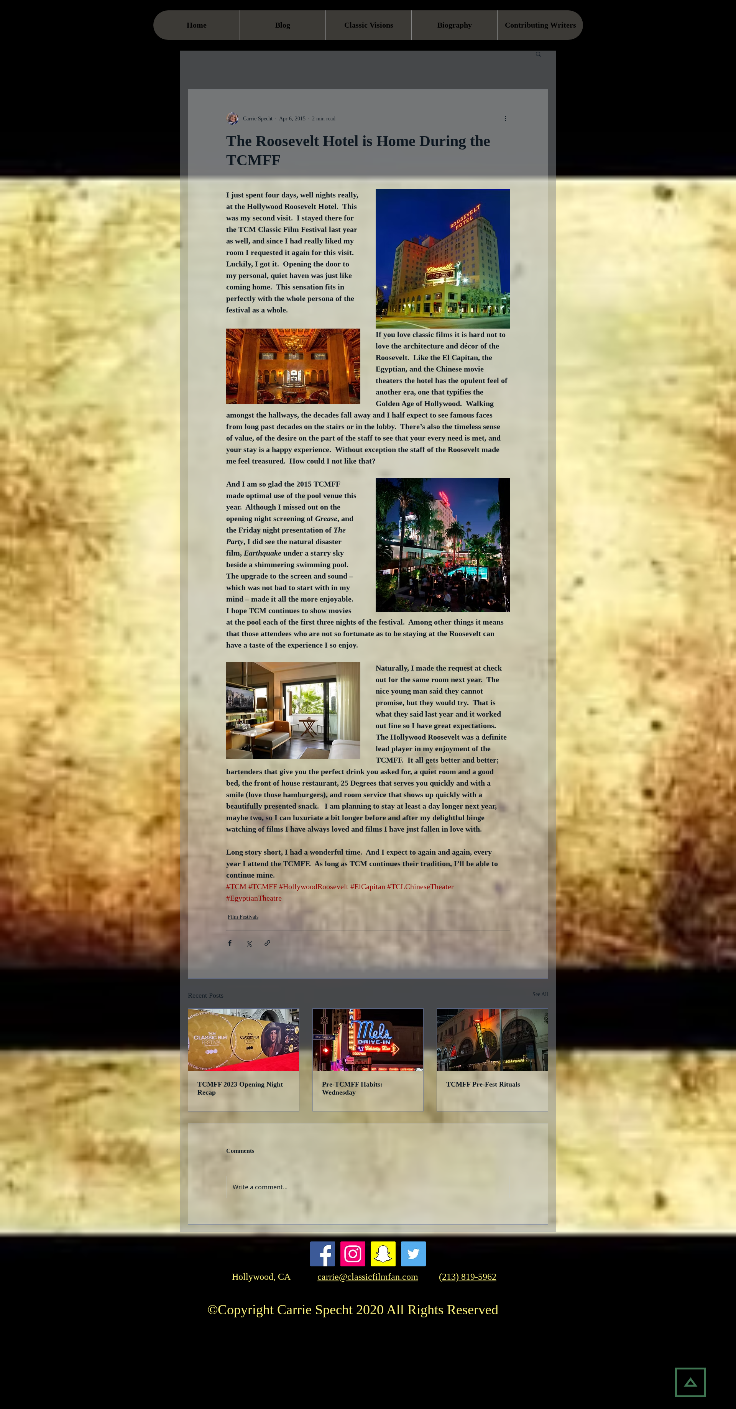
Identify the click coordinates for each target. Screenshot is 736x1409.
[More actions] (505, 118)
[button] (538, 54)
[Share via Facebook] (229, 943)
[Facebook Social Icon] (322, 1253)
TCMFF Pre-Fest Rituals (483, 1084)
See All (540, 994)
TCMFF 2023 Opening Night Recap (240, 1088)
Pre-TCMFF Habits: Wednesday (352, 1088)
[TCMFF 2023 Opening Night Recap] (243, 1040)
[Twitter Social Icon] (413, 1253)
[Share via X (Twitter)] (248, 943)
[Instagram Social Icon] (352, 1253)
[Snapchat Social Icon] (383, 1253)
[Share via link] (267, 943)
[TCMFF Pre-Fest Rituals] (492, 1040)
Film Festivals (243, 917)
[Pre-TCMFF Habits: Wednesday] (368, 1040)
